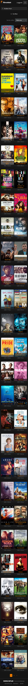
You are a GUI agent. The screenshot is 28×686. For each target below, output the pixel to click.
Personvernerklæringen (19, 681)
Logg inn (19, 2)
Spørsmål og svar (8, 683)
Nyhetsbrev (15, 683)
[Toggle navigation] (25, 2)
